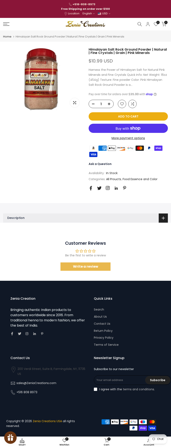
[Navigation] (28, 24)
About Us (100, 316)
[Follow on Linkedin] (116, 188)
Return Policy (103, 331)
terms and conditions (138, 389)
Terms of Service (106, 345)
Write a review (85, 266)
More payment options (128, 138)
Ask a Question (100, 164)
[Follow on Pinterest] (125, 188)
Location (73, 13)
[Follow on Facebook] (91, 188)
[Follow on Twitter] (99, 188)
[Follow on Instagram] (108, 188)
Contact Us (102, 324)
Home (7, 37)
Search (99, 309)
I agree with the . (127, 389)
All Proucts (113, 179)
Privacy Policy (103, 338)
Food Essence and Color (140, 179)
